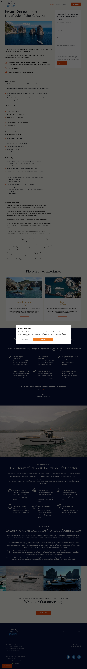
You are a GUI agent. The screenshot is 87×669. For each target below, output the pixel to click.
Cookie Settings (25, 339)
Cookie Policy (43, 334)
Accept (43, 339)
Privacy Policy (52, 334)
